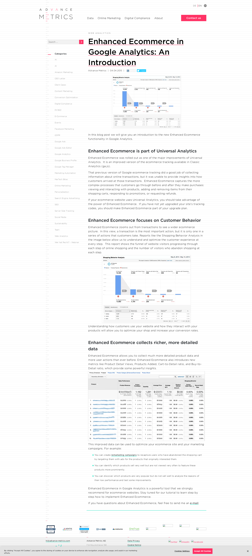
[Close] (248, 551)
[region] (126, 551)
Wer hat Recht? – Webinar (67, 242)
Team (57, 230)
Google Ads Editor (63, 148)
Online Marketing (109, 18)
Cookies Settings (182, 551)
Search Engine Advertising (67, 198)
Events (58, 123)
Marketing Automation (65, 173)
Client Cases (60, 85)
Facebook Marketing (64, 129)
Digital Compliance (137, 18)
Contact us (193, 18)
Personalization (62, 192)
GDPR (57, 135)
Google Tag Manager (64, 167)
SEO (57, 204)
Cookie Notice (134, 545)
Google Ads (60, 141)
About (158, 18)
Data (90, 18)
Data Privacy (134, 541)
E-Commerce (61, 116)
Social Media (60, 217)
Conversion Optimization (66, 97)
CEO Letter (60, 78)
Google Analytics (63, 154)
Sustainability (61, 223)
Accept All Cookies (202, 551)
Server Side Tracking (64, 211)
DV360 (58, 110)
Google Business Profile (66, 160)
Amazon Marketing (64, 72)
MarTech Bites (61, 179)
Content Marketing (63, 91)
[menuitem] (195, 5)
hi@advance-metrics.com (58, 541)
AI (56, 60)
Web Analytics (61, 236)
